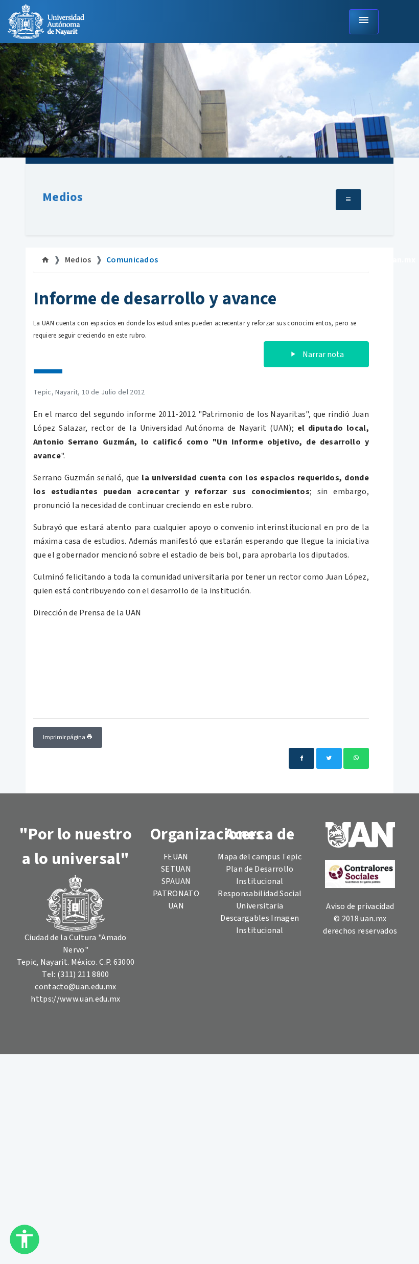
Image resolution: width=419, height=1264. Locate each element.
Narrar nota (322, 354)
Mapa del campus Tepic (259, 856)
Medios (62, 197)
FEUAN (176, 856)
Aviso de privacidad (360, 906)
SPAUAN (176, 881)
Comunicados (132, 259)
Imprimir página (64, 737)
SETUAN (176, 869)
